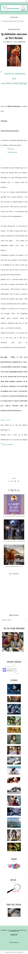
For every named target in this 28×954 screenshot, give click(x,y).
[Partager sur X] (12, 481)
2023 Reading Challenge (10, 666)
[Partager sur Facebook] (10, 481)
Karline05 (8, 668)
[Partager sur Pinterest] (16, 481)
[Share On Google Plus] (18, 481)
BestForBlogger (20, 952)
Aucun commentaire (19, 42)
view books (16, 673)
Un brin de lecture (11, 952)
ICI (9, 430)
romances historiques (14, 29)
